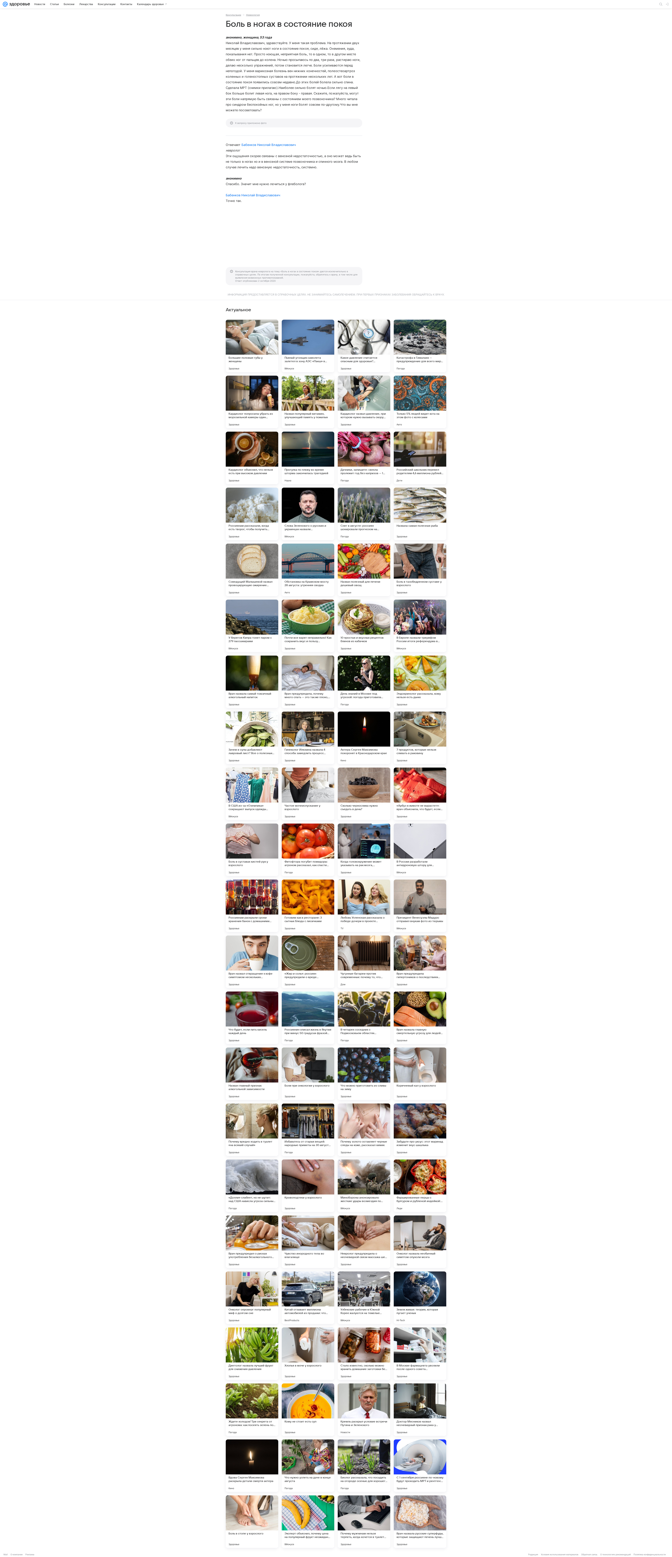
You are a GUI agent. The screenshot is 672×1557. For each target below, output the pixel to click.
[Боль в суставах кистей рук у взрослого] (252, 850)
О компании (16, 1554)
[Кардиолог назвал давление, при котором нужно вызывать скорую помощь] (364, 402)
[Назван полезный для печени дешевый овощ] (364, 570)
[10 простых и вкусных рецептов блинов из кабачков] (364, 626)
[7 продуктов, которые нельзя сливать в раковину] (420, 738)
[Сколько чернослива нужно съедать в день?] (364, 794)
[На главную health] (19, 4)
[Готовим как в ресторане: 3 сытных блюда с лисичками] (308, 906)
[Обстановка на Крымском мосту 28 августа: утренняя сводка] (308, 570)
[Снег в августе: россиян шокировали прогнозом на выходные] (364, 514)
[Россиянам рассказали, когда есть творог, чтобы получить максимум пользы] (252, 514)
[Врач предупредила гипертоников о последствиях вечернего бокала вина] (420, 962)
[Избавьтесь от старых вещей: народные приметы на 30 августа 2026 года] (308, 1129)
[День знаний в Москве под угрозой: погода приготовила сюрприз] (364, 682)
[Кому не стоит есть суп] (308, 1409)
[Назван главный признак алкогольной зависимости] (252, 1074)
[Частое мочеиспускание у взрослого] (308, 794)
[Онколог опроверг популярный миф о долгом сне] (252, 1297)
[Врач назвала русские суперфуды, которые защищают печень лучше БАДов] (420, 1521)
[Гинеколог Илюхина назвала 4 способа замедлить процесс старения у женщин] (308, 738)
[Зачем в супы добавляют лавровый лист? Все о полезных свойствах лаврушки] (252, 738)
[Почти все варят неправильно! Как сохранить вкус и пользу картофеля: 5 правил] (308, 626)
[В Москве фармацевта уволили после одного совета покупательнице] (420, 1353)
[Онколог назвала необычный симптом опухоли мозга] (420, 1241)
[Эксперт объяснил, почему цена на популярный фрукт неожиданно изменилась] (308, 1521)
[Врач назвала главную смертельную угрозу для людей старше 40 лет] (420, 1018)
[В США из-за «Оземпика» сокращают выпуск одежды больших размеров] (252, 794)
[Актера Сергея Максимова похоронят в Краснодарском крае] (364, 738)
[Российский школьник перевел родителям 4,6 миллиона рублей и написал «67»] (420, 458)
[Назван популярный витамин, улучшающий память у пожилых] (308, 402)
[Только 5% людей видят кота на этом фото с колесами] (420, 402)
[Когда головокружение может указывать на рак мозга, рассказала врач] (364, 850)
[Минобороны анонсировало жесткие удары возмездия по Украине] (364, 1185)
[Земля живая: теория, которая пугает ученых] (420, 1297)
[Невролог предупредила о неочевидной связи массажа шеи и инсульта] (364, 1241)
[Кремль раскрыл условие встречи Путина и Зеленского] (364, 1409)
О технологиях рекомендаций (615, 1554)
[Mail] (5, 4)
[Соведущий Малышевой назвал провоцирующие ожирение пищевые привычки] (252, 570)
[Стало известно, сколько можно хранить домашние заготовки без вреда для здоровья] (364, 1353)
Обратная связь (589, 1554)
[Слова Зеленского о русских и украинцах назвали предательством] (308, 514)
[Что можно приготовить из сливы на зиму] (364, 1074)
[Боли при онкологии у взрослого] (308, 1074)
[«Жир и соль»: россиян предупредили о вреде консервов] (308, 962)
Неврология (253, 14)
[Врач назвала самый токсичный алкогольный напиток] (252, 682)
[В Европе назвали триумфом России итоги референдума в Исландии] (420, 626)
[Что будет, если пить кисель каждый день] (252, 1018)
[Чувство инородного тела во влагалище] (308, 1241)
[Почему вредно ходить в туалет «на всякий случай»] (252, 1129)
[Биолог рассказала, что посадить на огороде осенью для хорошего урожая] (364, 1465)
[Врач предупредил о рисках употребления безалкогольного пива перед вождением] (252, 1241)
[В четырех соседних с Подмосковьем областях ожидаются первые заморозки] (364, 1018)
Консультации (233, 14)
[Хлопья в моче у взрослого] (308, 1353)
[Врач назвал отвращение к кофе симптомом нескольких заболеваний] (252, 962)
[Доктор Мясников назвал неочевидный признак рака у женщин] (420, 1409)
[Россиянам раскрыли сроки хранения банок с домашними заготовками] (252, 906)
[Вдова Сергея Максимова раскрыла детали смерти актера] (252, 1465)
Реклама (29, 1554)
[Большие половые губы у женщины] (252, 346)
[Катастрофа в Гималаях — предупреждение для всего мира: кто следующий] (420, 346)
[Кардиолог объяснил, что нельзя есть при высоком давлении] (252, 458)
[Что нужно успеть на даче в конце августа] (308, 1465)
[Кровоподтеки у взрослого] (308, 1185)
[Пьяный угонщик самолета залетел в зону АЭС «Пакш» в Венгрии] (308, 346)
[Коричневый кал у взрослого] (420, 1074)
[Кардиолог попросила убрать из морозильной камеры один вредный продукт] (252, 402)
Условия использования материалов (559, 1554)
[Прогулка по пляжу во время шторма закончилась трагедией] (308, 458)
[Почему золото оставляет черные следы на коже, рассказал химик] (364, 1129)
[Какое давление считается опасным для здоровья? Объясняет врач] (364, 346)
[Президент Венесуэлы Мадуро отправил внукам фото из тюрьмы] (420, 906)
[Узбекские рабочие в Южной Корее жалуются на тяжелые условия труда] (364, 1297)
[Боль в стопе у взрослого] (252, 1521)
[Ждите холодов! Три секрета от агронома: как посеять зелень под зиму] (252, 1409)
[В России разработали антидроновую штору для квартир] (420, 850)
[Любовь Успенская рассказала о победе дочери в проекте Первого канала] (364, 906)
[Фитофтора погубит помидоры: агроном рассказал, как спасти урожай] (308, 850)
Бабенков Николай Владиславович (268, 145)
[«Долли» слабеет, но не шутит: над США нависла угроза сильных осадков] (252, 1185)
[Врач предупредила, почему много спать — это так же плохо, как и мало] (308, 682)
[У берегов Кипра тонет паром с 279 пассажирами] (252, 626)
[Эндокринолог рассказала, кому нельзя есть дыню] (420, 682)
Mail (6, 1554)
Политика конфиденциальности (650, 1554)
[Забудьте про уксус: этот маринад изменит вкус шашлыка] (420, 1129)
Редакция (533, 1554)
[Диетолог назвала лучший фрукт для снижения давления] (252, 1353)
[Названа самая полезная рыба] (420, 514)
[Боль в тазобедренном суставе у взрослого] (420, 570)
